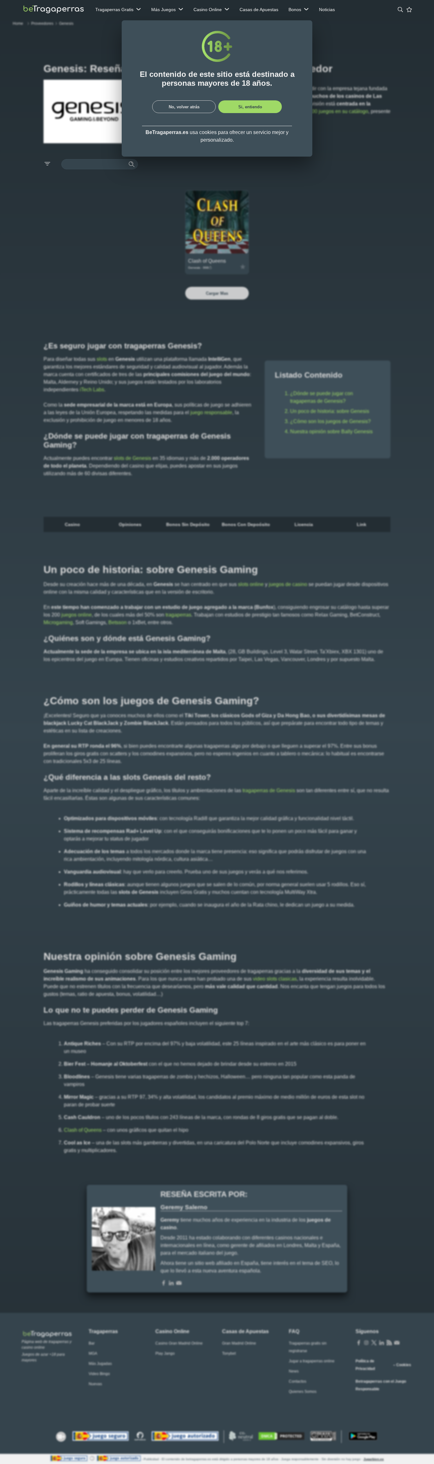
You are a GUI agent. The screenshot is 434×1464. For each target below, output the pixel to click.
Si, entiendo (250, 107)
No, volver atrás (184, 107)
